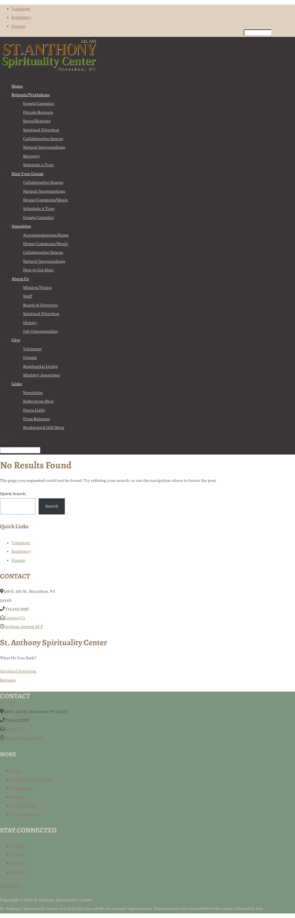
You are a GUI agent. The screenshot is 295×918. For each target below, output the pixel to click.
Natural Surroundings (44, 147)
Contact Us (15, 618)
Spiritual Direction (41, 130)
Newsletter (33, 392)
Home (17, 86)
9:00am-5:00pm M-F (24, 626)
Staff (27, 296)
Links (17, 384)
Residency (21, 17)
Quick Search (13, 494)
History (30, 322)
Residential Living (40, 366)
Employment (24, 805)
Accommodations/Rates (46, 235)
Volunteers (22, 788)
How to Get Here (38, 270)
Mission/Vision (37, 287)
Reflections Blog (38, 401)
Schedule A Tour (38, 208)
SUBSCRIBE (11, 886)
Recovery (31, 156)
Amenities (21, 226)
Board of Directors (40, 305)
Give (16, 340)
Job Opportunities (40, 331)
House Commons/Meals (45, 200)
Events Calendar (38, 103)
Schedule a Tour (38, 165)
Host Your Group (28, 174)
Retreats (8, 680)
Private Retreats (38, 112)
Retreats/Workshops (31, 95)
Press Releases (36, 419)
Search (51, 506)
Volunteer (21, 9)
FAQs (17, 770)
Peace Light (34, 410)
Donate (18, 26)
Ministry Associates (41, 375)
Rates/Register (37, 121)
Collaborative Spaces (43, 138)
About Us (20, 279)
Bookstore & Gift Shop (43, 427)
